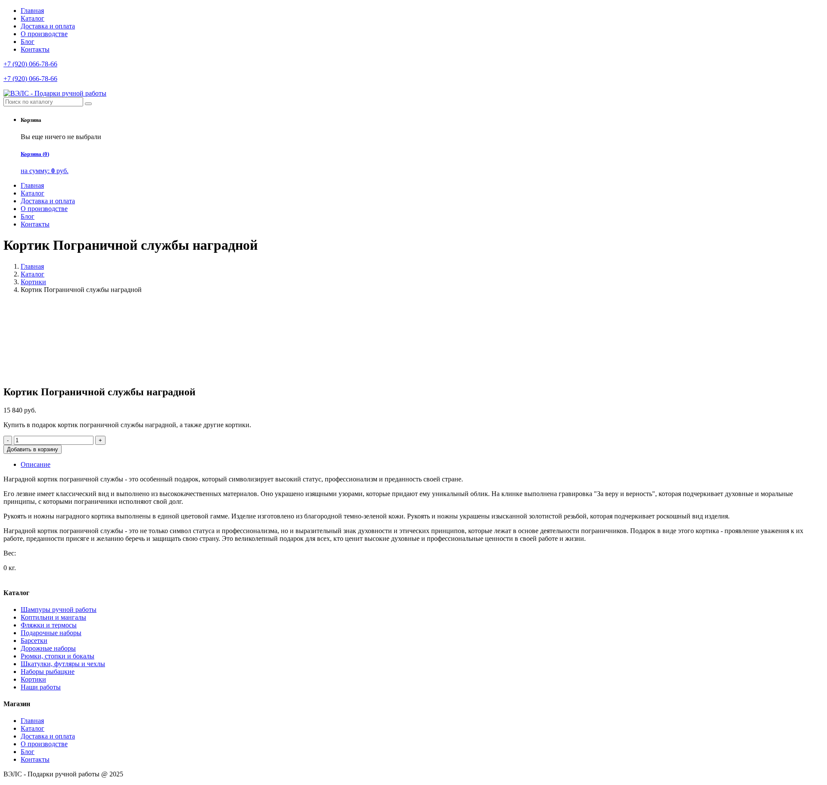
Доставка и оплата (48, 26)
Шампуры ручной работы (58, 609)
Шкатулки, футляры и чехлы (63, 663)
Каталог (32, 18)
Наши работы (41, 687)
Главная (32, 10)
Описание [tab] (35, 464)
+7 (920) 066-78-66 (30, 64)
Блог (27, 41)
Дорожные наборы (48, 648)
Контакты (35, 49)
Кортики (33, 281)
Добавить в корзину (32, 449)
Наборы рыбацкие (48, 671)
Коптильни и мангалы (53, 617)
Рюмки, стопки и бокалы (57, 656)
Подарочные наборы (51, 632)
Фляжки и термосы (49, 625)
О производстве (44, 33)
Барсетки (34, 640)
